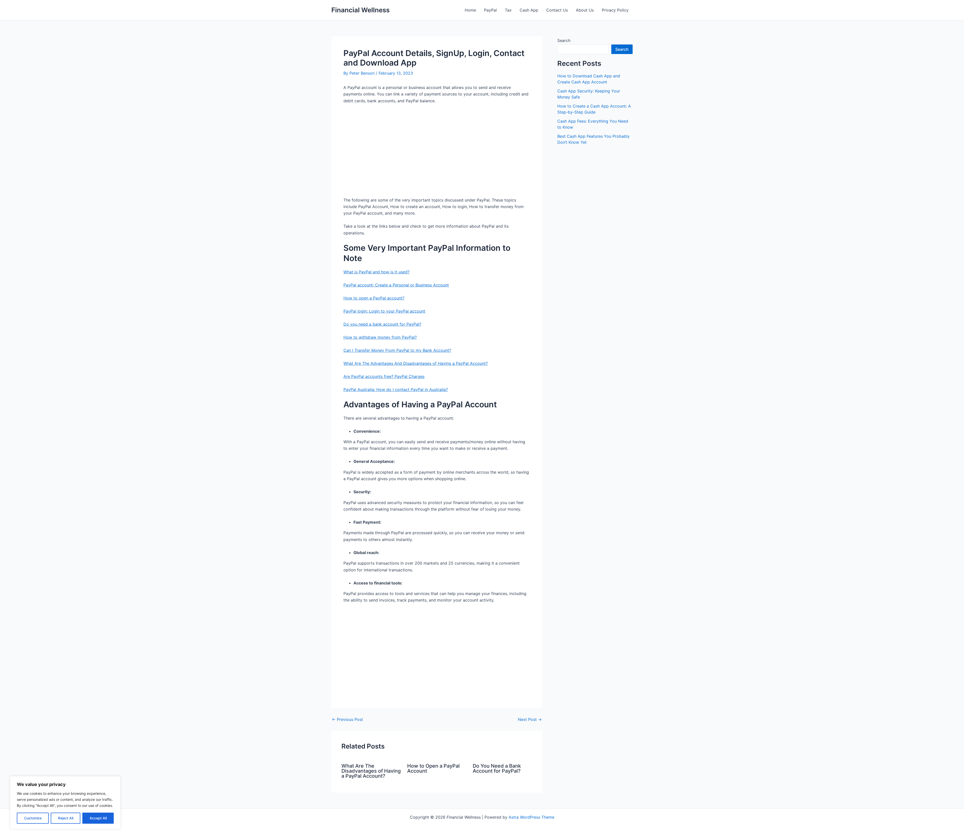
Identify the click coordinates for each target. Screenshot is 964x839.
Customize (33, 818)
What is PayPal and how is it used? (376, 271)
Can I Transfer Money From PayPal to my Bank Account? (397, 350)
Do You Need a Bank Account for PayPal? (497, 768)
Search (563, 40)
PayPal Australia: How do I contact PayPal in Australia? (395, 389)
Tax (508, 10)
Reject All (65, 818)
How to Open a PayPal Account (433, 768)
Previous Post (347, 719)
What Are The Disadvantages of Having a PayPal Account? (371, 771)
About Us (585, 10)
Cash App (529, 10)
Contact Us (557, 10)
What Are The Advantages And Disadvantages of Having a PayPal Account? (415, 363)
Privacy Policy (615, 10)
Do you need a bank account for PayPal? (382, 324)
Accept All (98, 818)
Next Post (530, 719)
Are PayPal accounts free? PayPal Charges (384, 376)
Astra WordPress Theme (531, 817)
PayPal (490, 10)
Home (470, 10)
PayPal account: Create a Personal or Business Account (396, 284)
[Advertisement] (436, 152)
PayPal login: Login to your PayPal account (384, 311)
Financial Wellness (360, 10)
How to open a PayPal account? (373, 298)
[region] (65, 802)
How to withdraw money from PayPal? (380, 337)
